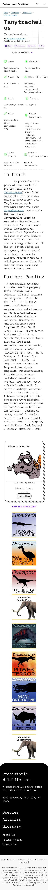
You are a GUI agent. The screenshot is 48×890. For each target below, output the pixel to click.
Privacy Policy (12, 839)
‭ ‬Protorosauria (10, 15)
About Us (9, 834)
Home (6, 13)
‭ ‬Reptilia (26, 13)
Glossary (12, 826)
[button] (37, 4)
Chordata (15, 13)
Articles (12, 819)
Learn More (24, 496)
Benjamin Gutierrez (16, 38)
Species (11, 812)
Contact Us (10, 844)
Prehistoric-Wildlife (15, 4)
